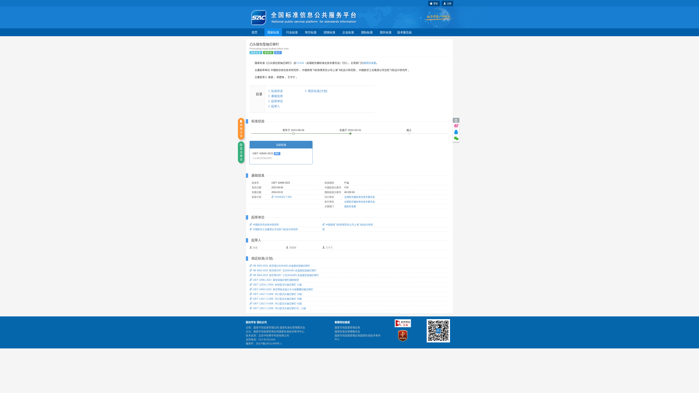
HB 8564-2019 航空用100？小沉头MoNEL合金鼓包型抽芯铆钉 (286, 275)
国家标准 (273, 32)
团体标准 (329, 32)
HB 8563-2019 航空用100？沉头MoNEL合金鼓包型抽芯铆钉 (284, 270)
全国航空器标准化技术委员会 (359, 197)
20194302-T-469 (283, 197)
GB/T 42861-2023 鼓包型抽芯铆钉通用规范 (276, 280)
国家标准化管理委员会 (347, 331)
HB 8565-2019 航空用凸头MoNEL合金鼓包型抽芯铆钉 (281, 265)
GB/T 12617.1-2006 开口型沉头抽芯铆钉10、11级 (279, 308)
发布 (293, 130)
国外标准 (386, 32)
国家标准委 (369, 62)
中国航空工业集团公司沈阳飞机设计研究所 (275, 229)
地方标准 (311, 32)
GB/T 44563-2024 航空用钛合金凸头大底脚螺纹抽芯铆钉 (283, 289)
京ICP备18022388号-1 (269, 343)
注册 (448, 3)
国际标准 (367, 32)
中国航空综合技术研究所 (266, 224)
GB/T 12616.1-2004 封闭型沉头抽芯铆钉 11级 (277, 284)
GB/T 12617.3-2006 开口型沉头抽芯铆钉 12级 (277, 294)
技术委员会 (404, 32)
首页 (254, 32)
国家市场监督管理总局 (347, 327)
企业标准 (348, 32)
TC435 (300, 62)
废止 (409, 130)
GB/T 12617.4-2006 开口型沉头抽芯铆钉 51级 (277, 303)
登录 (435, 3)
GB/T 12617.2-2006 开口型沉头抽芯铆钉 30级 (277, 298)
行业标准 (292, 32)
